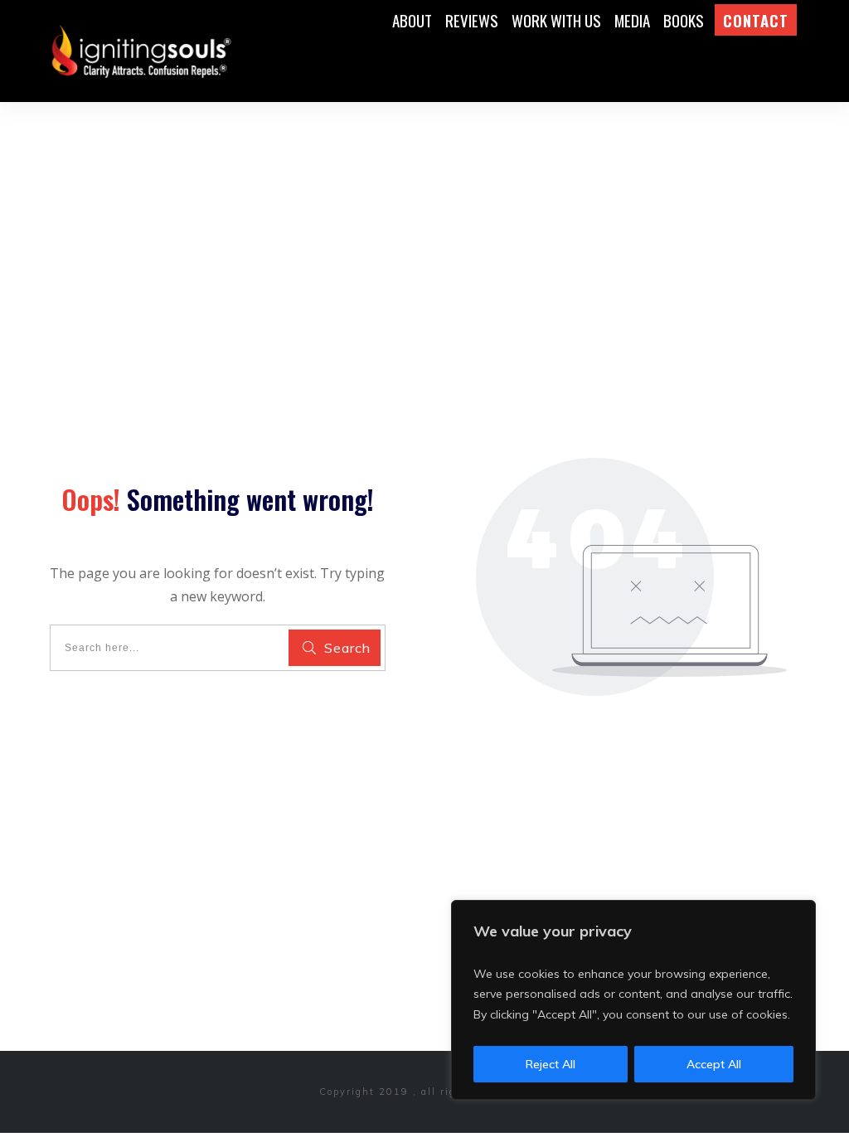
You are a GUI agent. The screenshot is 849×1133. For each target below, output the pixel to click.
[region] (633, 1000)
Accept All (713, 1064)
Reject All (550, 1064)
